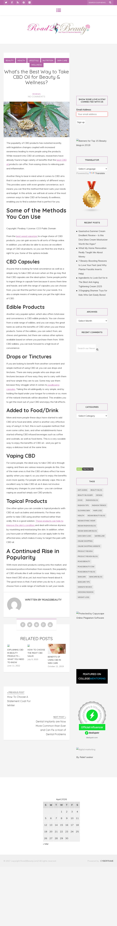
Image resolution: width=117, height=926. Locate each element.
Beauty (10, 60)
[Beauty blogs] (91, 211)
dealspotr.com (92, 737)
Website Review (85, 587)
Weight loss (83, 597)
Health (21, 60)
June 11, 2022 (13, 665)
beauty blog (96, 490)
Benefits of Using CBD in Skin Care (54, 659)
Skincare (82, 577)
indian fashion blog (87, 526)
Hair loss (97, 511)
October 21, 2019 (56, 666)
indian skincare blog (87, 531)
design (99, 495)
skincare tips (84, 582)
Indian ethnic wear (86, 521)
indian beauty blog (96, 516)
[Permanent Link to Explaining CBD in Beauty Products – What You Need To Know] (8, 645)
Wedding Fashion (85, 592)
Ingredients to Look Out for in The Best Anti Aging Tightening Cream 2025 (92, 282)
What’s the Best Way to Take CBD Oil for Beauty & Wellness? (36, 77)
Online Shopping (85, 541)
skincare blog (95, 577)
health (81, 516)
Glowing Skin (84, 511)
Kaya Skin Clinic (84, 536)
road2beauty (84, 561)
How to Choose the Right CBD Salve (36, 652)
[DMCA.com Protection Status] (85, 470)
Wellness (36, 65)
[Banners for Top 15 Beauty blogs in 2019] (92, 145)
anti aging (82, 490)
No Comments (36, 96)
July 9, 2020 (33, 659)
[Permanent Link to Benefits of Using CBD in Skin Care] (57, 652)
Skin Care (62, 60)
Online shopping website (89, 546)
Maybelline (100, 536)
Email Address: (83, 109)
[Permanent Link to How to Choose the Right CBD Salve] (29, 645)
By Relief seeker (84, 757)
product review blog (88, 556)
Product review (85, 551)
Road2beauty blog (86, 572)
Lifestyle (34, 60)
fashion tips (83, 505)
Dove (80, 500)
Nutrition (48, 60)
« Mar (46, 843)
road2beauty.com (86, 567)
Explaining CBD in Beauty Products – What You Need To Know (15, 656)
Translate (100, 173)
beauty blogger (85, 495)
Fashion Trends (99, 505)
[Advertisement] (28, 806)
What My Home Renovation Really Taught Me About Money (92, 252)
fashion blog (92, 500)
